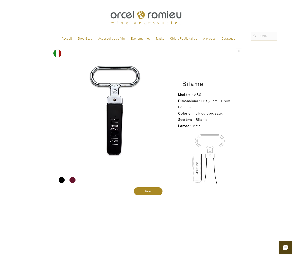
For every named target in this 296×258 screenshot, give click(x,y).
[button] (115, 109)
